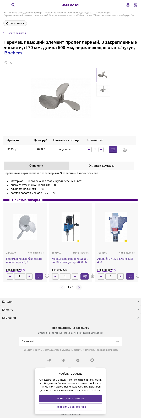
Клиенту (7, 309)
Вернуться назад (16, 33)
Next (79, 287)
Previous (62, 287)
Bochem (13, 52)
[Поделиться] (11, 63)
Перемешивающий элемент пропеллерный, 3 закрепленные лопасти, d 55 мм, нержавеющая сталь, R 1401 (24, 260)
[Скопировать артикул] (17, 149)
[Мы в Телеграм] (49, 360)
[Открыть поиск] (13, 5)
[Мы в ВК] (63, 360)
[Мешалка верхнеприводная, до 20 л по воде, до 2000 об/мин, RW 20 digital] (71, 227)
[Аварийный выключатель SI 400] (116, 227)
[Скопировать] (5, 63)
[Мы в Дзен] (78, 360)
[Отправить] (117, 341)
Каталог (7, 301)
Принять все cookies (71, 399)
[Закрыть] (101, 373)
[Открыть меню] (5, 5)
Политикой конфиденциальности (80, 379)
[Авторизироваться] (128, 5)
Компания (9, 317)
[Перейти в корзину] (135, 5)
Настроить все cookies (70, 407)
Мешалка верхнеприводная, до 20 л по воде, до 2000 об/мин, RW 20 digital (70, 260)
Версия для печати (70, 414)
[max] (92, 360)
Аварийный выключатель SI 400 (115, 260)
